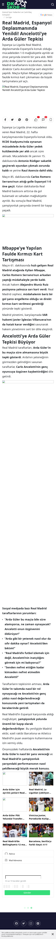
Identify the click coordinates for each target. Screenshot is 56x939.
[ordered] (15, 886)
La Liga (9, 17)
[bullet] (17, 886)
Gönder (27, 892)
